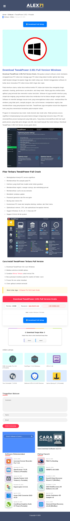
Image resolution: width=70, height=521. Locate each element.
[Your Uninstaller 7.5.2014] (13, 376)
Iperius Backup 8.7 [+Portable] (55, 383)
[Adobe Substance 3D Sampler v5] (41, 495)
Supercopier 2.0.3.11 (21, 487)
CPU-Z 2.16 (50, 366)
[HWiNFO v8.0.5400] (41, 469)
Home (4, 14)
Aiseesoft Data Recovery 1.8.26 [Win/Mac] (54, 505)
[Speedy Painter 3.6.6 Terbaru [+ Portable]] (8, 478)
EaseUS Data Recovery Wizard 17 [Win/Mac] (54, 479)
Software (10, 14)
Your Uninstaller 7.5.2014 (10, 383)
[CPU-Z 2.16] (57, 359)
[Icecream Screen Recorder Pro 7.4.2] (8, 461)
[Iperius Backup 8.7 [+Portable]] (57, 376)
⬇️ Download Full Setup (35, 24)
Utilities (12, 17)
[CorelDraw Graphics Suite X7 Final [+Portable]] (8, 504)
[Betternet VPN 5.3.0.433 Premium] (35, 376)
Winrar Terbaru (18, 273)
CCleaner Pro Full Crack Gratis (29, 290)
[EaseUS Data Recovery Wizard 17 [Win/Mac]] (41, 478)
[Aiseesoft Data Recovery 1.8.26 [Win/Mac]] (41, 504)
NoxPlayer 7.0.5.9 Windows (32, 366)
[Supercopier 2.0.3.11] (8, 486)
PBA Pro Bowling (52, 461)
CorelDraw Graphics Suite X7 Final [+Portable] (23, 505)
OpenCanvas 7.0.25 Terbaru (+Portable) (20, 470)
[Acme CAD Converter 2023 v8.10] (8, 495)
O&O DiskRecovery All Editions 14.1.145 (54, 488)
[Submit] (31, 436)
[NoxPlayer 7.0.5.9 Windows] (35, 359)
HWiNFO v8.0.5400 (52, 469)
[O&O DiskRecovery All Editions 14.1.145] (41, 486)
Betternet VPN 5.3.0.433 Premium (34, 383)
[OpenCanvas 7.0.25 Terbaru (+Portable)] (8, 469)
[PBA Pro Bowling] (41, 461)
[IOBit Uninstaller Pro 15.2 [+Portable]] (13, 359)
